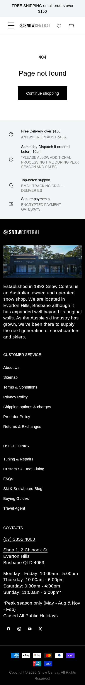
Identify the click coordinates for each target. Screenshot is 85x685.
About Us (11, 367)
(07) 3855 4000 (19, 539)
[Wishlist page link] (59, 25)
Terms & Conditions (20, 387)
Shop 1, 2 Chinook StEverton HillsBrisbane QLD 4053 (25, 556)
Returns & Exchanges (22, 426)
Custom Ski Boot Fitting (23, 469)
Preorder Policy (16, 417)
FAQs (8, 479)
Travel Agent (14, 508)
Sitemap (10, 377)
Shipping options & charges (27, 407)
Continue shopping (42, 93)
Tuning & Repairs (18, 459)
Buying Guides (16, 498)
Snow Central (48, 672)
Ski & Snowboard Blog (22, 488)
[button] (11, 25)
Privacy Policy (15, 397)
